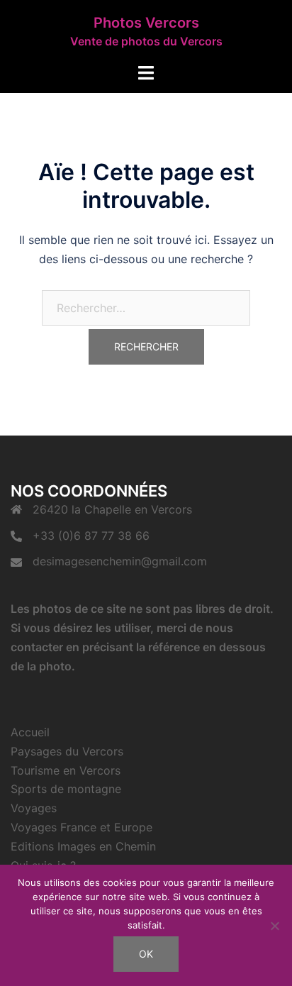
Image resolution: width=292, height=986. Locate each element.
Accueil (30, 732)
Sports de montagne (66, 789)
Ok (146, 954)
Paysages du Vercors (67, 751)
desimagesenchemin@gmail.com (120, 561)
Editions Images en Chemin (83, 846)
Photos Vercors (146, 22)
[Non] (274, 926)
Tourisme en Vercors (65, 770)
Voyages (34, 808)
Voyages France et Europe (81, 827)
